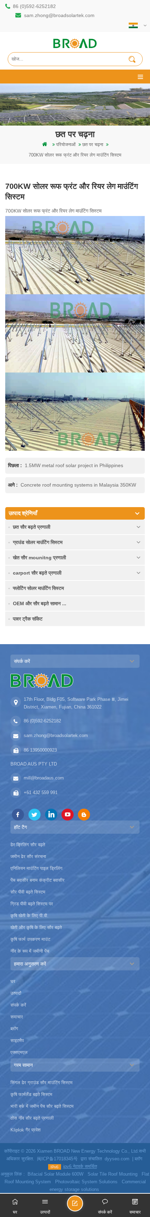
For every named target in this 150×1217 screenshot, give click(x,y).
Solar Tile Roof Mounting (112, 1174)
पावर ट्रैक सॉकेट (28, 619)
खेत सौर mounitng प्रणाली (39, 557)
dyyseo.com (117, 1158)
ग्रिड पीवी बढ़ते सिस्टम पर (31, 903)
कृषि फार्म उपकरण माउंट (30, 939)
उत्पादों (15, 993)
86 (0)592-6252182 (34, 6)
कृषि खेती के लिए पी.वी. (29, 915)
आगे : (13, 485)
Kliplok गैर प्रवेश (25, 1129)
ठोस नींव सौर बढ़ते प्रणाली (32, 1118)
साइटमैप (17, 1040)
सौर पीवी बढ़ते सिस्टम (27, 892)
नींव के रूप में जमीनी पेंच (29, 951)
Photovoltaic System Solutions (86, 1181)
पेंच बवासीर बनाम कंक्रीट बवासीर (37, 880)
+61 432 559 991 (41, 792)
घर (12, 981)
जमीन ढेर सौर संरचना (28, 856)
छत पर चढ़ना (92, 144)
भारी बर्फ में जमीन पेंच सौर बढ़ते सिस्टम (42, 1106)
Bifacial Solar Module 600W (55, 1174)
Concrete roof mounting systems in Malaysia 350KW (78, 485)
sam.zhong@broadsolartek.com (59, 15)
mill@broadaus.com (44, 777)
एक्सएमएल (19, 1052)
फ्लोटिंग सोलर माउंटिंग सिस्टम (38, 588)
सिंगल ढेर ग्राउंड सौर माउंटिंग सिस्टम (41, 1082)
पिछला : (15, 465)
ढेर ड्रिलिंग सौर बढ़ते (27, 844)
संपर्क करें (18, 1005)
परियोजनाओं (66, 144)
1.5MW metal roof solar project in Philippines (74, 465)
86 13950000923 (40, 750)
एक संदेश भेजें (82, 1206)
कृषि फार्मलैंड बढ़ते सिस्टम (31, 1094)
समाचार (16, 1016)
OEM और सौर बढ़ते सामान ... (39, 603)
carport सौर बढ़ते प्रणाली (37, 573)
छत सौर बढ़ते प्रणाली (31, 527)
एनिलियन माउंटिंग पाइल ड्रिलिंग (36, 868)
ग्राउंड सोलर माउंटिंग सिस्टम (37, 542)
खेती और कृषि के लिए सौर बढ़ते (36, 927)
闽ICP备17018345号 (57, 1158)
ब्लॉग (14, 1028)
